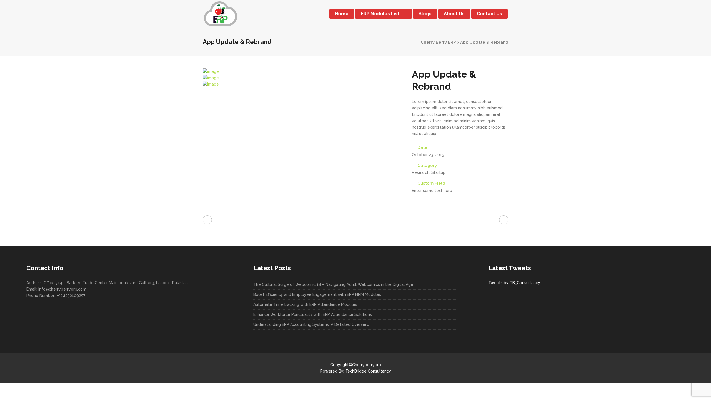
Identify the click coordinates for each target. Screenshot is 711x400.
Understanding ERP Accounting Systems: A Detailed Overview (311, 324)
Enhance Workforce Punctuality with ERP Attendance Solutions (312, 314)
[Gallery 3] (211, 84)
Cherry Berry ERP (438, 42)
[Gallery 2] (211, 78)
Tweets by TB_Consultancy (514, 283)
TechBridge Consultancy (368, 371)
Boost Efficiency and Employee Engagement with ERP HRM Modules (317, 294)
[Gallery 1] (211, 71)
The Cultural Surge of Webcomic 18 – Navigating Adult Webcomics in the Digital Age (333, 284)
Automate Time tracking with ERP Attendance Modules (305, 304)
